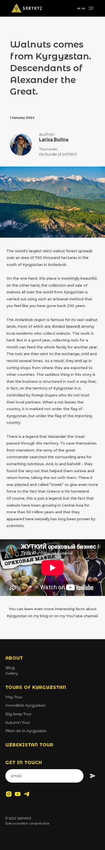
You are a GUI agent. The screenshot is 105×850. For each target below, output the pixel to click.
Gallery (11, 673)
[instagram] (8, 794)
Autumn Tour (17, 722)
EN (78, 8)
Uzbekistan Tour (29, 744)
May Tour (13, 697)
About (14, 658)
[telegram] (26, 794)
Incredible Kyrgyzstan (25, 705)
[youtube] (17, 794)
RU (83, 8)
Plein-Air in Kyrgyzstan (26, 730)
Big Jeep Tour (18, 713)
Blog (10, 667)
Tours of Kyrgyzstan (35, 687)
